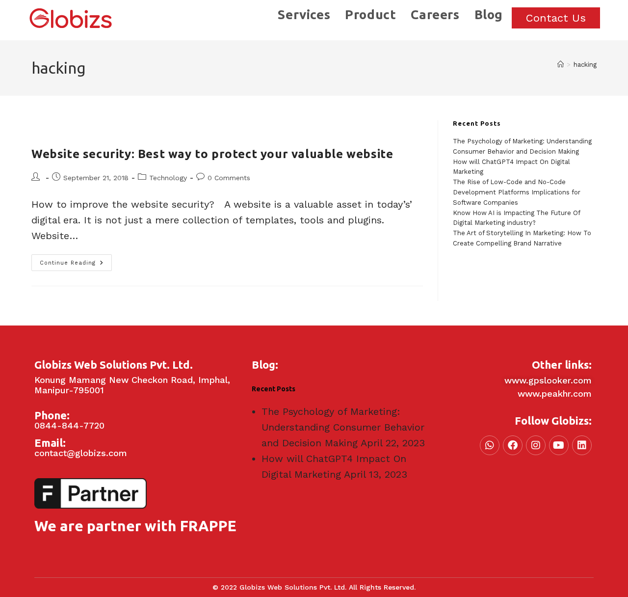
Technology (168, 178)
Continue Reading (76, 260)
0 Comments (229, 178)
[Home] (560, 64)
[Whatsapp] (489, 445)
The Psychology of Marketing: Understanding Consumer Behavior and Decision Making (343, 427)
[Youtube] (559, 445)
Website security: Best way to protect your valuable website (212, 154)
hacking (585, 64)
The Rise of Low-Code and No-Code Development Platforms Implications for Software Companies (516, 192)
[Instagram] (536, 445)
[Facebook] (513, 445)
